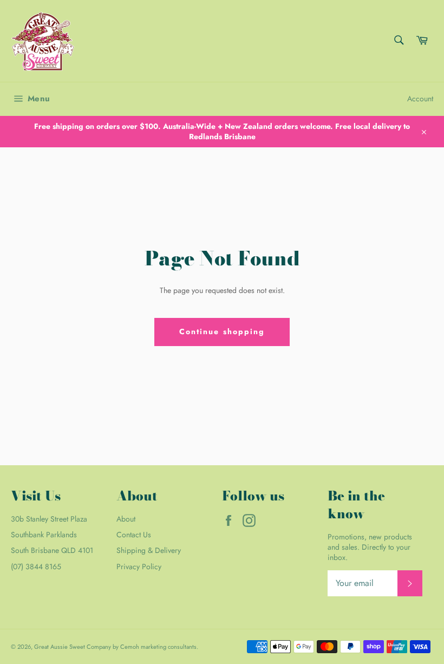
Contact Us (133, 534)
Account (420, 98)
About (125, 518)
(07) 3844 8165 (36, 566)
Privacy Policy (138, 566)
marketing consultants (169, 646)
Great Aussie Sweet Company (72, 646)
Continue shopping (222, 331)
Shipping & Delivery (148, 550)
